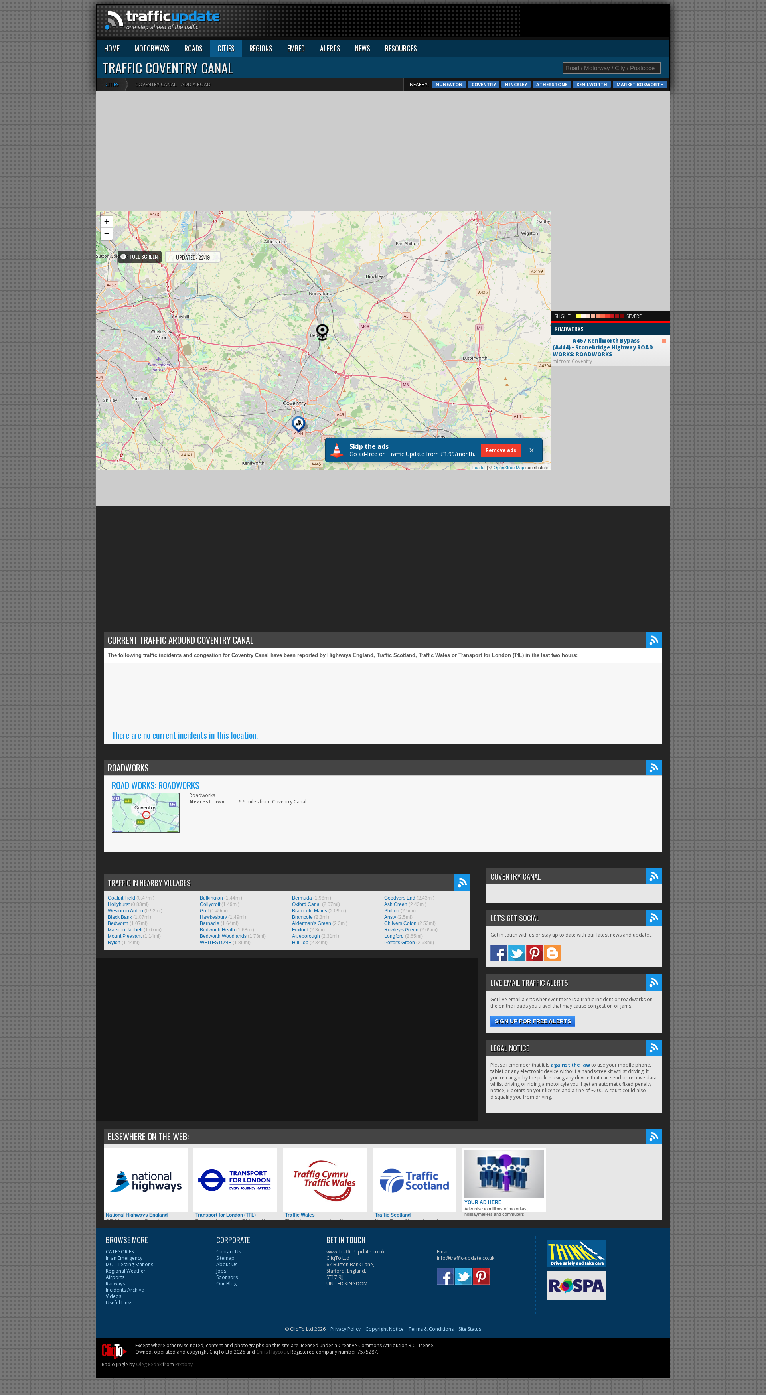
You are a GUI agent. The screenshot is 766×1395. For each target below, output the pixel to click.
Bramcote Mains (309, 911)
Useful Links (119, 1302)
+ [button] (106, 222)
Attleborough (306, 936)
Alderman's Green (311, 923)
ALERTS (330, 48)
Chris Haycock (272, 1351)
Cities (111, 84)
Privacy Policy (345, 1329)
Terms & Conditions (431, 1329)
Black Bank (120, 917)
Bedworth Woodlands (223, 936)
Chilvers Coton (400, 923)
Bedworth (118, 923)
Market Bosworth (640, 84)
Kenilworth (591, 84)
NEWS (362, 48)
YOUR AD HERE (482, 1202)
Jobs (221, 1270)
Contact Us (228, 1251)
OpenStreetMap (509, 467)
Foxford (300, 930)
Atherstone (551, 84)
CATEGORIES (120, 1251)
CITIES (226, 48)
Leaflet (479, 467)
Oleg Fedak (149, 1364)
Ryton (114, 942)
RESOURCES (401, 48)
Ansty (390, 917)
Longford (394, 936)
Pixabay (184, 1364)
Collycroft (210, 904)
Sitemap (225, 1258)
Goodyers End (399, 898)
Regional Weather (126, 1270)
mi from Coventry (603, 344)
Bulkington (211, 898)
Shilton (391, 911)
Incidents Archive (125, 1289)
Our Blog (226, 1283)
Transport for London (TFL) (225, 1215)
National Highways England (137, 1215)
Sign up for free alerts (533, 1021)
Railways (115, 1283)
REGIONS (260, 48)
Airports (115, 1277)
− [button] (106, 234)
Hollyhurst (119, 904)
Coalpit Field (121, 898)
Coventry (484, 84)
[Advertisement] (524, 23)
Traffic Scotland (393, 1215)
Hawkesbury (213, 917)
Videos (113, 1296)
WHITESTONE (215, 942)
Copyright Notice (384, 1329)
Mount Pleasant (125, 936)
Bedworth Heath (217, 930)
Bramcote (302, 917)
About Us (226, 1264)
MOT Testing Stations (129, 1264)
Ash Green (395, 904)
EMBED (296, 48)
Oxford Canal (306, 904)
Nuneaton (449, 84)
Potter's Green (399, 942)
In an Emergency (124, 1258)
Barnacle (209, 923)
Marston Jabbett (125, 930)
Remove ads (501, 450)
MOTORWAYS (152, 48)
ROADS (193, 48)
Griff (204, 911)
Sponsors (227, 1277)
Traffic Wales (300, 1215)
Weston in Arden (125, 911)
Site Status (469, 1329)
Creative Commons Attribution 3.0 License (385, 1345)
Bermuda (302, 898)
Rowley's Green (401, 930)
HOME (112, 48)
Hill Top (300, 942)
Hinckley (516, 84)
